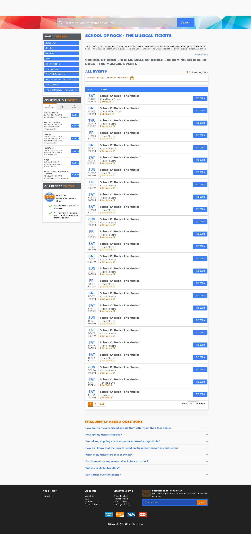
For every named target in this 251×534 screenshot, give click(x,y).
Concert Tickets (121, 496)
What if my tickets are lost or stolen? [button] (108, 454)
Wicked (48, 58)
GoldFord (49, 148)
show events (193, 403)
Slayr (46, 160)
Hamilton (49, 53)
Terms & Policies (93, 504)
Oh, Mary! (49, 48)
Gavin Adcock (51, 113)
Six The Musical (52, 64)
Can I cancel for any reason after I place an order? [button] (116, 461)
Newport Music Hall (52, 127)
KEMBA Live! (49, 117)
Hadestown (50, 43)
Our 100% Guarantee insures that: (66, 198)
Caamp (47, 134)
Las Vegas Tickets (122, 504)
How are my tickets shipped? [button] (103, 434)
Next (101, 404)
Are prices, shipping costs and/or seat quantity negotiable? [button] (122, 441)
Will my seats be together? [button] (102, 468)
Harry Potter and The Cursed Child (61, 79)
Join (202, 502)
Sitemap (89, 501)
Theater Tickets (121, 498)
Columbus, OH (197, 72)
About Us (89, 496)
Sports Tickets (120, 501)
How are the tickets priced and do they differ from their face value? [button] (128, 428)
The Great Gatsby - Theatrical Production (62, 90)
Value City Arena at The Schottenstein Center (54, 139)
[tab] (146, 428)
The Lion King (51, 69)
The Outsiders (52, 85)
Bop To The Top (52, 122)
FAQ (87, 498)
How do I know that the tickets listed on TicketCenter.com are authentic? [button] (131, 448)
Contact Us (48, 496)
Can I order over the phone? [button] (103, 474)
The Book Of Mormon (55, 74)
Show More (201, 54)
